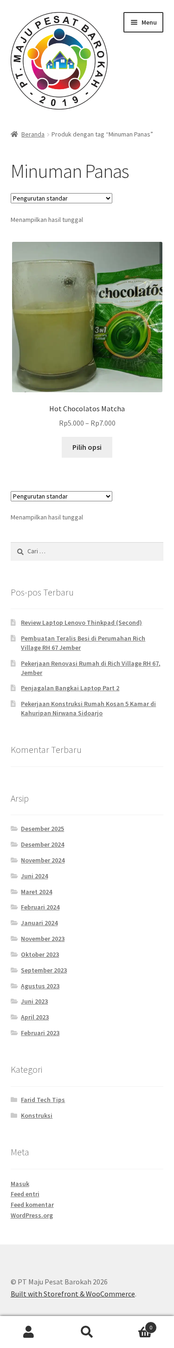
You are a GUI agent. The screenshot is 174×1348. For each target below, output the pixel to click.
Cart (134, 1324)
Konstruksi (36, 1115)
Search (87, 1332)
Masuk (20, 1184)
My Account (29, 1332)
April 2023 (35, 1017)
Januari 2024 (39, 923)
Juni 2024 (34, 876)
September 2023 (44, 970)
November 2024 (42, 860)
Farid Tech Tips (43, 1099)
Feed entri (25, 1194)
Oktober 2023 (40, 954)
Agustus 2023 (40, 986)
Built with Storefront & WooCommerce (73, 1293)
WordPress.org (32, 1215)
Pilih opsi (87, 447)
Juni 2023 (34, 1001)
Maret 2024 (36, 892)
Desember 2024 (42, 844)
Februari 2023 (40, 1033)
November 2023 (42, 938)
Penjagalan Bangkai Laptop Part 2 (70, 688)
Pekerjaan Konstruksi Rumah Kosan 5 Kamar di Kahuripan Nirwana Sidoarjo (88, 708)
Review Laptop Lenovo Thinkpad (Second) (81, 622)
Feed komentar (32, 1204)
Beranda (33, 134)
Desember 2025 (42, 828)
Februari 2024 (40, 907)
